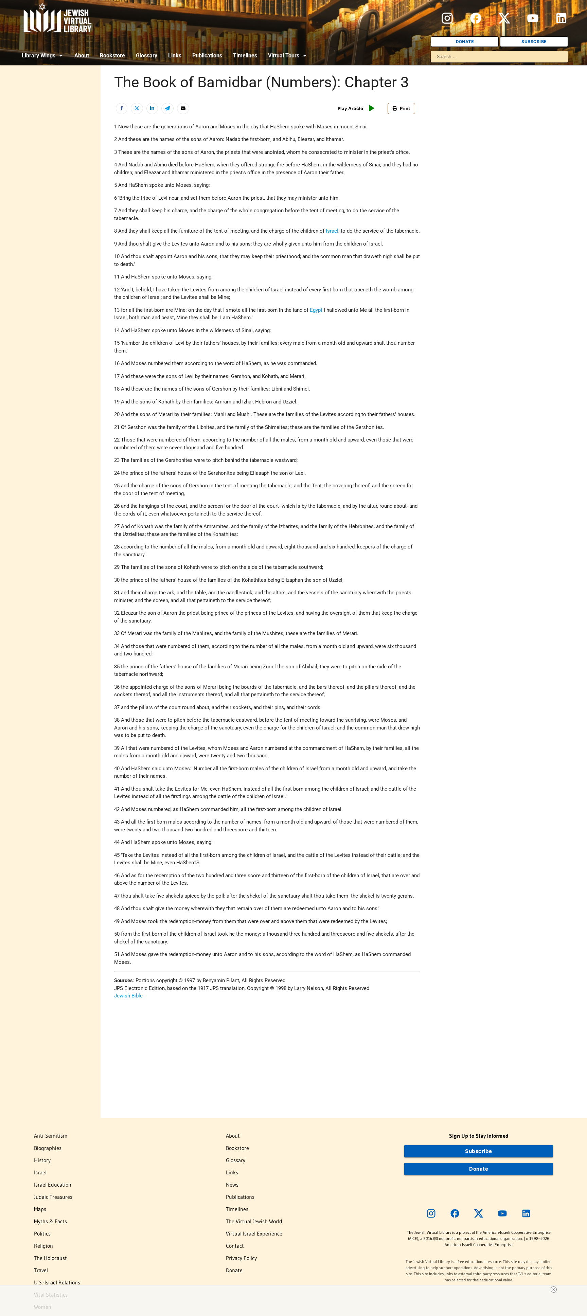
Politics (42, 1233)
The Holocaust (50, 1258)
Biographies (47, 1147)
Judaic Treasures (53, 1196)
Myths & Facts (50, 1221)
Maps (40, 1209)
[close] (296, 1289)
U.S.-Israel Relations (57, 1282)
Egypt (316, 310)
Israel (332, 231)
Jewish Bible (128, 996)
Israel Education (52, 1184)
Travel (41, 1270)
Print (405, 108)
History (42, 1160)
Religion (43, 1245)
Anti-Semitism (51, 1135)
